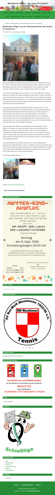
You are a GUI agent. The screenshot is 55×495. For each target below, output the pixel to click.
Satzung (8, 468)
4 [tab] (32, 347)
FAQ (7, 461)
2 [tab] (26, 347)
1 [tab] (23, 347)
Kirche (9, 184)
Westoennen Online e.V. (30, 488)
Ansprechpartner (10, 470)
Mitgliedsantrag (9, 462)
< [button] (4, 240)
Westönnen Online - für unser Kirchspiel (27, 3)
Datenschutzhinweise (11, 466)
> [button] (50, 240)
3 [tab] (29, 347)
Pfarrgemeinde (15, 184)
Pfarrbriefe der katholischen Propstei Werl (13, 356)
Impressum (8, 464)
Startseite (7, 23)
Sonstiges (21, 184)
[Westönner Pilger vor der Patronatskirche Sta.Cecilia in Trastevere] (21, 80)
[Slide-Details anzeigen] (27, 240)
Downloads (8, 478)
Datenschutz (24, 491)
